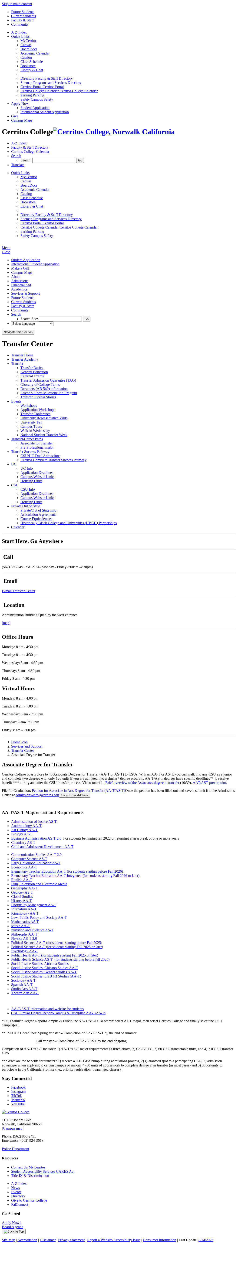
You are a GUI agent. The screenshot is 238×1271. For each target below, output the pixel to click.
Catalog (26, 57)
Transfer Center (22, 750)
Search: (26, 160)
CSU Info (27, 489)
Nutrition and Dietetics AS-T (32, 930)
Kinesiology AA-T (25, 913)
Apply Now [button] (20, 104)
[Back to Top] (14, 1231)
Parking (32, 95)
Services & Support (25, 293)
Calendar (17, 527)
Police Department (15, 1149)
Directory (18, 1196)
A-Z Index (19, 32)
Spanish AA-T (22, 985)
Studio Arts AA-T (24, 989)
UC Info (26, 468)
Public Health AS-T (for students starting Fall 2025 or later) (54, 955)
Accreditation (27, 1240)
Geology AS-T (22, 892)
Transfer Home (22, 355)
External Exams (32, 376)
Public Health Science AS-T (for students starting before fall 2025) (60, 959)
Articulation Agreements (38, 514)
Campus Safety (36, 99)
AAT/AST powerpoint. (210, 783)
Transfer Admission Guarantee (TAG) (48, 380)
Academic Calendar (35, 53)
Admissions (19, 281)
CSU (15, 485)
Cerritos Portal (42, 87)
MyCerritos (28, 41)
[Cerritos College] (16, 1112)
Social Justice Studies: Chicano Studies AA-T (44, 968)
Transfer (17, 364)
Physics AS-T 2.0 (24, 938)
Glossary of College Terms (40, 384)
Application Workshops (37, 410)
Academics (19, 289)
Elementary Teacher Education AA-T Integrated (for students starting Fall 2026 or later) (75, 876)
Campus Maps (21, 120)
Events (16, 401)
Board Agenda (12, 1227)
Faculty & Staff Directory (46, 78)
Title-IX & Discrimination (30, 1176)
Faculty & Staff (22, 20)
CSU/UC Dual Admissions (40, 456)
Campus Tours (31, 426)
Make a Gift (20, 268)
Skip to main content (17, 4)
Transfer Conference (35, 414)
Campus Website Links (37, 477)
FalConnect (19, 1204)
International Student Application (44, 112)
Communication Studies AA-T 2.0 (36, 855)
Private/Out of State (25, 506)
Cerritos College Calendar (59, 91)
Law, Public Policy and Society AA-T (39, 917)
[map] (6, 623)
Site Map (8, 1240)
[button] (16, 156)
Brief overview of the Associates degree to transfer (142, 783)
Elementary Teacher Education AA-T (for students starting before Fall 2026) (67, 871)
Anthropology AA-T (26, 826)
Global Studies (22, 897)
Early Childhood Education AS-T (35, 863)
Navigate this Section (18, 332)
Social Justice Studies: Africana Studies (40, 964)
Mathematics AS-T (25, 922)
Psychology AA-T (24, 951)
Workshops (28, 405)
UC (14, 464)
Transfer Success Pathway (30, 452)
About (15, 277)
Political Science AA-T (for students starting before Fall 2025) (56, 943)
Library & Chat (31, 70)
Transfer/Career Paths (27, 439)
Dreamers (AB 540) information (44, 389)
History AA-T (21, 901)
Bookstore (28, 66)
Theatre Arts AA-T (25, 993)
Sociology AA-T (23, 980)
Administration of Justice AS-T (34, 821)
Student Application (35, 108)
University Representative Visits (43, 418)
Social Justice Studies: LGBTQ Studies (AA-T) (46, 976)
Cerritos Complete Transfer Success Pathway (53, 460)
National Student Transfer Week (43, 435)
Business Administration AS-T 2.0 (36, 838)
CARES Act (65, 1171)
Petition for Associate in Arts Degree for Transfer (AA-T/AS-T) (78, 791)
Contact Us (19, 1167)
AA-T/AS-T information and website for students (47, 1009)
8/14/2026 (205, 1240)
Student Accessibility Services (33, 1171)
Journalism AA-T (24, 909)
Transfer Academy (24, 359)
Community (20, 24)
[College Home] (114, 131)
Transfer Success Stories (38, 397)
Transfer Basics (31, 368)
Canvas (25, 45)
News (15, 1188)
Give (14, 116)
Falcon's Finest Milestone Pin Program (48, 393)
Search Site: (29, 319)
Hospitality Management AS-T (33, 905)
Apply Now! (11, 1223)
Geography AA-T (24, 888)
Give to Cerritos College (29, 1200)
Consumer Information (159, 1240)
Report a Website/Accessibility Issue (113, 1240)
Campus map (12, 1128)
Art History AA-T (24, 830)
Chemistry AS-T (23, 842)
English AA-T (21, 880)
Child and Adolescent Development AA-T (42, 847)
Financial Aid (21, 285)
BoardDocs (28, 49)
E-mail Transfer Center (18, 591)
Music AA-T (20, 926)
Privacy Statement (71, 1240)
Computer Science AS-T (29, 859)
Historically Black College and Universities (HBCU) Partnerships (68, 523)
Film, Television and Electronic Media (39, 884)
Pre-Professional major (37, 447)
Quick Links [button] (21, 36)
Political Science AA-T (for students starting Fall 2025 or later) (57, 947)
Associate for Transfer (36, 443)
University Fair (31, 422)
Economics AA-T (24, 867)
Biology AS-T (21, 834)
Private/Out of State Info (38, 510)
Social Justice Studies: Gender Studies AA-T (44, 972)
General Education (34, 372)
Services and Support (26, 746)
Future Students (22, 12)
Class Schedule (31, 62)
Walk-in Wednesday (35, 431)
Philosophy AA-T (24, 934)
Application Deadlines (36, 473)
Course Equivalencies (36, 519)
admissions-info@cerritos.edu (37, 795)
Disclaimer (48, 1240)
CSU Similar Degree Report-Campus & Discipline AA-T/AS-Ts (58, 1013)
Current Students (23, 16)
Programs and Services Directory (51, 83)
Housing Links (31, 481)
